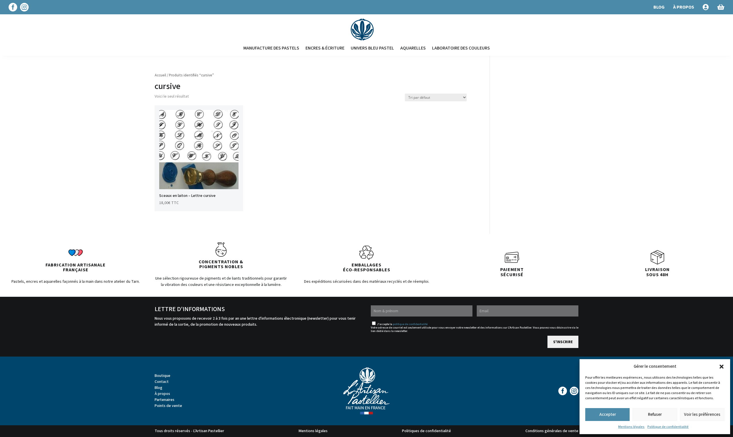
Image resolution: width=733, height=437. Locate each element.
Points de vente (168, 406)
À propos (162, 394)
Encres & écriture (325, 48)
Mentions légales (631, 426)
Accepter (607, 415)
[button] (721, 366)
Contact (162, 382)
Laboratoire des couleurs (461, 48)
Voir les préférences (702, 415)
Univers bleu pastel (372, 48)
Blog (158, 388)
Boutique (162, 376)
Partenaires (164, 400)
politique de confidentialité (410, 324)
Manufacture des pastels (271, 48)
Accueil (160, 75)
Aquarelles (413, 48)
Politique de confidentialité (668, 426)
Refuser (655, 415)
